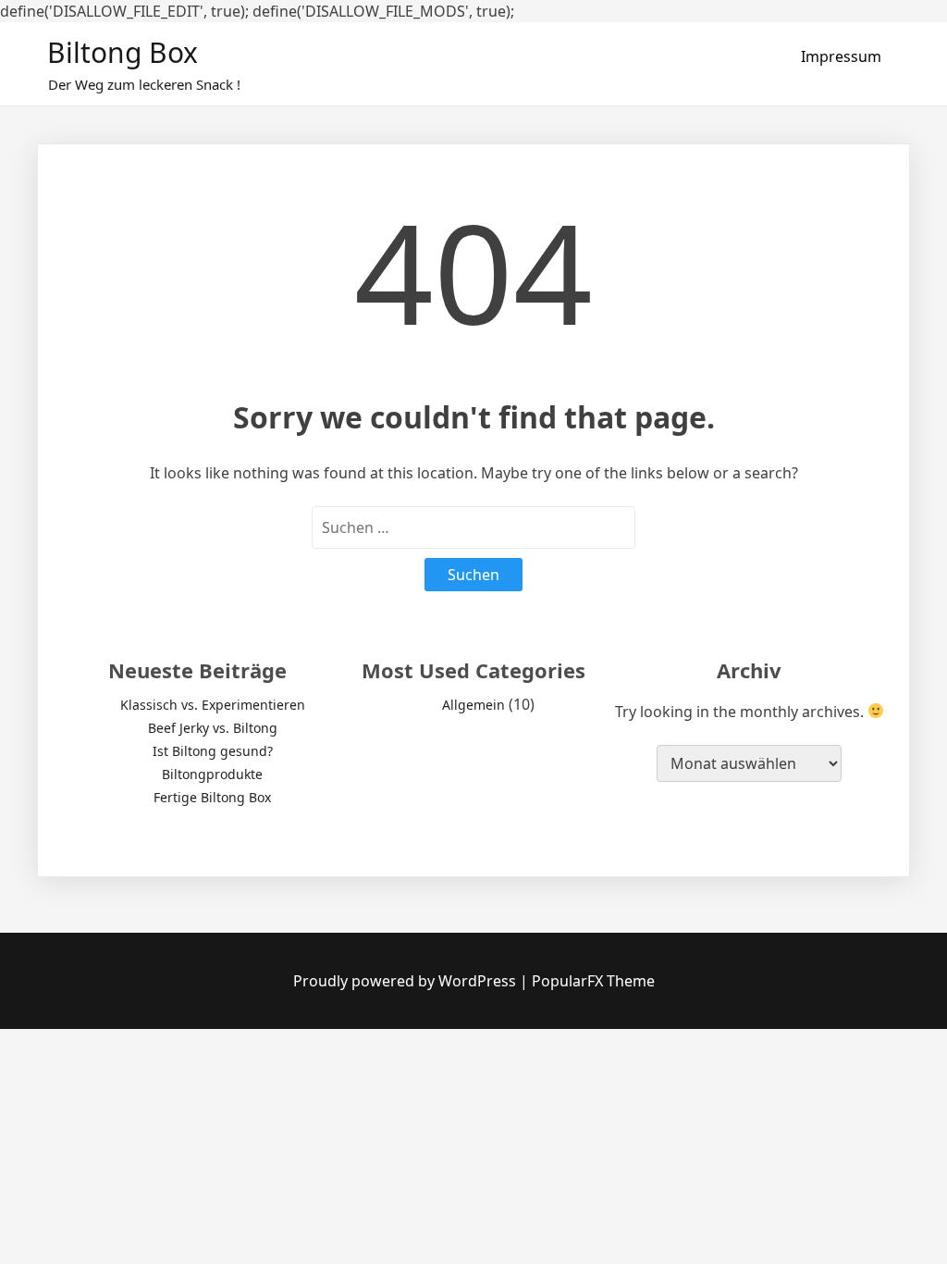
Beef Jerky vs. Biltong (212, 728)
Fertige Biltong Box (212, 797)
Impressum (841, 56)
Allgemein (473, 704)
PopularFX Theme (593, 981)
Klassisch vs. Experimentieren (212, 704)
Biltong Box (122, 52)
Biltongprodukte (212, 774)
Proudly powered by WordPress (406, 981)
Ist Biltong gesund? (213, 751)
